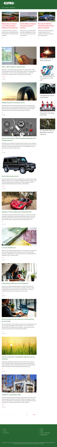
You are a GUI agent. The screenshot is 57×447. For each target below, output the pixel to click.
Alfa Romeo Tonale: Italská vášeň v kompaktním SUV (17, 212)
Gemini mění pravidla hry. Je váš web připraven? (15, 283)
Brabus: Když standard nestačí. (10, 176)
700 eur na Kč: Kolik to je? (9, 248)
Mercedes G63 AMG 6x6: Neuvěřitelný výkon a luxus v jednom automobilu (46, 26)
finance (3, 257)
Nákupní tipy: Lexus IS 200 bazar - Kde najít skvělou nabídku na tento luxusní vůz (10, 26)
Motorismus (12, 7)
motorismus (3, 76)
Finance (7, 7)
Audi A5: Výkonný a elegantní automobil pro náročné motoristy (28, 26)
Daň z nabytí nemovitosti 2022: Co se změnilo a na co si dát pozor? (47, 78)
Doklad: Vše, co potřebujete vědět (11, 395)
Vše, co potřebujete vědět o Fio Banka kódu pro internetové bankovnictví (47, 132)
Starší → (35, 414)
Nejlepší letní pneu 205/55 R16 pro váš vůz (13, 103)
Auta (3, 7)
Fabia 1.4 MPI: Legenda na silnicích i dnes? (13, 67)
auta (2, 37)
